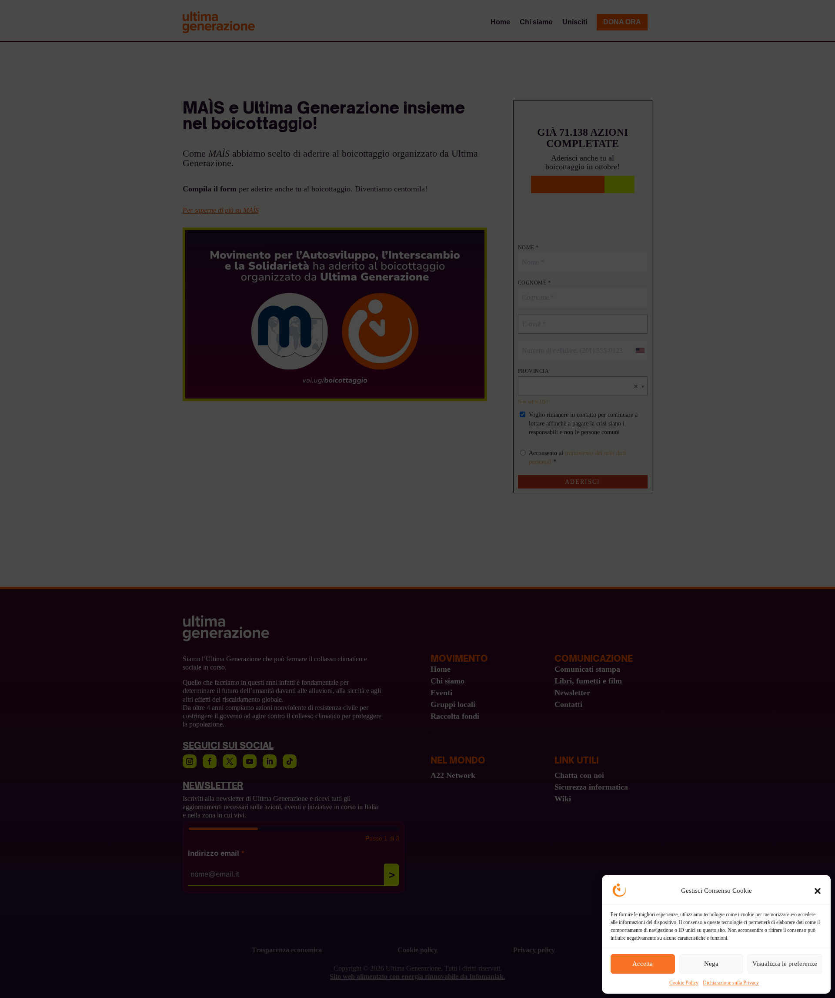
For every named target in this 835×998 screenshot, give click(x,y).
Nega (711, 963)
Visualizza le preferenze (784, 963)
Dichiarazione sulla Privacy (731, 983)
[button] (817, 891)
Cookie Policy (683, 983)
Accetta (642, 963)
